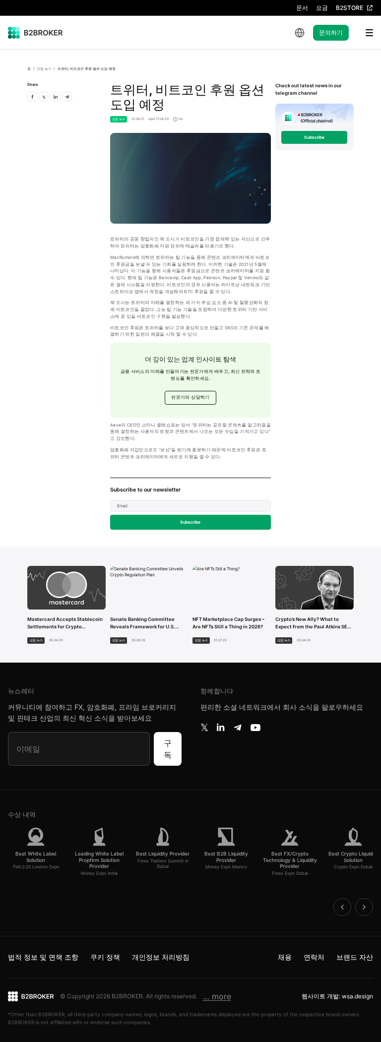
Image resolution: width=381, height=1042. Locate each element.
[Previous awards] (342, 907)
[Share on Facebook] (32, 96)
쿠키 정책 (105, 957)
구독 (168, 749)
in (220, 728)
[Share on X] (44, 96)
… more (217, 996)
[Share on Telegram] (67, 96)
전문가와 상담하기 (190, 397)
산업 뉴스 (44, 68)
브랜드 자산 (354, 957)
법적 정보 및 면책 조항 (43, 957)
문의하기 (331, 32)
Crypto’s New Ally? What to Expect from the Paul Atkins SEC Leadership (313, 623)
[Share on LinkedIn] (55, 96)
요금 (322, 7)
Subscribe (190, 522)
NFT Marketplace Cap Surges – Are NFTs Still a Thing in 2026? (228, 622)
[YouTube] (255, 728)
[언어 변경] (300, 33)
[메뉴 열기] (363, 33)
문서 (302, 7)
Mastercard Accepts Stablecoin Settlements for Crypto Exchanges (65, 623)
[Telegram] (238, 728)
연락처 (314, 957)
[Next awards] (364, 907)
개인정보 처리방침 (161, 957)
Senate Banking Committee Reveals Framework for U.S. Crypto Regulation (142, 623)
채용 (285, 957)
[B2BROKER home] (35, 33)
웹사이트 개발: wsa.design (337, 996)
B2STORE (349, 7)
